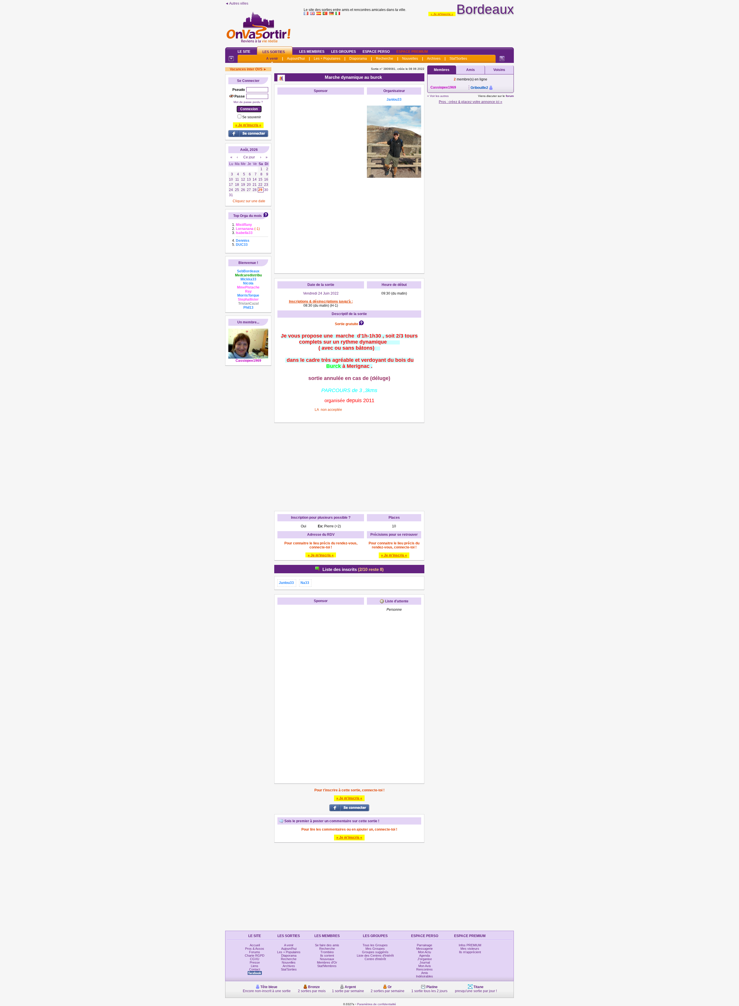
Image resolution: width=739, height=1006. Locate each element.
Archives (434, 59)
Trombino (327, 952)
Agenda (424, 955)
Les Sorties (273, 52)
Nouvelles (410, 59)
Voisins (499, 70)
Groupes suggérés (375, 952)
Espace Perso (376, 52)
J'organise (424, 959)
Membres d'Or (327, 962)
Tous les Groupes (375, 945)
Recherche (384, 59)
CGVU (254, 959)
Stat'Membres (327, 966)
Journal (424, 962)
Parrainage (424, 945)
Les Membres (311, 52)
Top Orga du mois (247, 216)
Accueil (255, 945)
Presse (255, 962)
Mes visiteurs (469, 948)
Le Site (244, 52)
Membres (441, 70)
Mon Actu (424, 952)
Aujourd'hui (296, 59)
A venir (272, 59)
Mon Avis (424, 966)
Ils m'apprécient (470, 952)
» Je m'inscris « (442, 14)
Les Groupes (343, 52)
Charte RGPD (254, 955)
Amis (470, 70)
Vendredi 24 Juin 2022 (321, 293)
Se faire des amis (327, 945)
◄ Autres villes (236, 3)
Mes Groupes (375, 948)
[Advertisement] (409, 30)
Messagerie (424, 948)
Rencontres (424, 969)
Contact (254, 969)
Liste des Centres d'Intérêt (375, 955)
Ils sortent (327, 955)
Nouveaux (327, 959)
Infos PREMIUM (470, 945)
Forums (254, 952)
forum (510, 96)
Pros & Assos (254, 948)
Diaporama (358, 59)
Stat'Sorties (458, 59)
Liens (254, 966)
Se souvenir (251, 117)
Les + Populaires (327, 59)
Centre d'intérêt (375, 959)
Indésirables (424, 976)
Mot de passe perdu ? (248, 102)
